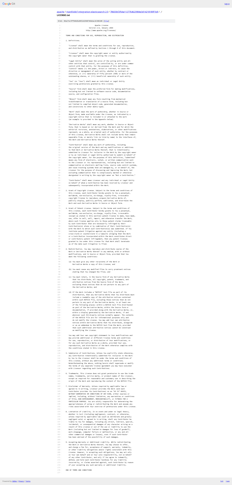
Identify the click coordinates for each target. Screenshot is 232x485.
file (106, 21)
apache (60, 11)
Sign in (227, 4)
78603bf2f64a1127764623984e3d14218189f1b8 (134, 11)
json (228, 481)
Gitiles (14, 481)
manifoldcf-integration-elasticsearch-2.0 (87, 11)
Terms (27, 481)
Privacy (21, 481)
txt (221, 481)
